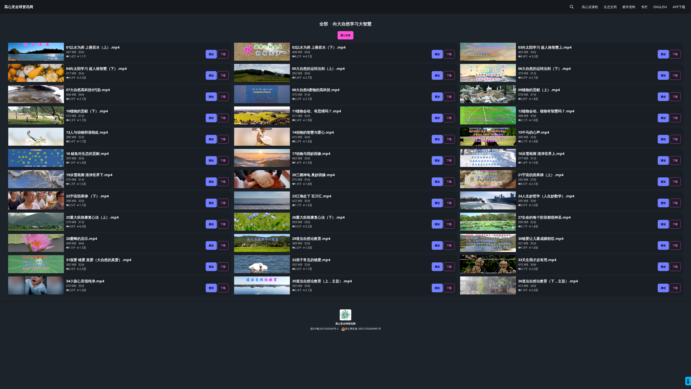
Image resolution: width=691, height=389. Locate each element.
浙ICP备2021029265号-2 (324, 328)
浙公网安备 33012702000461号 (363, 328)
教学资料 (628, 7)
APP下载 (679, 7)
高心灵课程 (590, 7)
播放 (211, 54)
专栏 (644, 7)
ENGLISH (660, 7)
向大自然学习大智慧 (352, 24)
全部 (323, 24)
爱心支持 (345, 35)
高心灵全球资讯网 (18, 6)
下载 (223, 54)
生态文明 (610, 7)
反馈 (688, 381)
